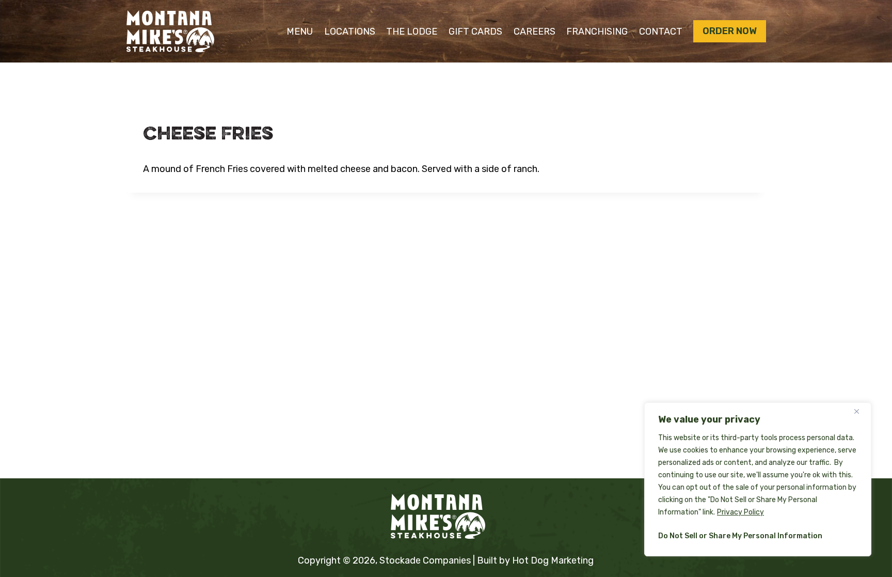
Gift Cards (475, 31)
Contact (660, 31)
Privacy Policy (740, 512)
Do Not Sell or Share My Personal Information (740, 536)
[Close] (860, 411)
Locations (349, 31)
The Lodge (411, 31)
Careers (534, 31)
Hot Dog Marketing (553, 560)
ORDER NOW (730, 31)
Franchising (597, 31)
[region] (757, 479)
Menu (299, 31)
